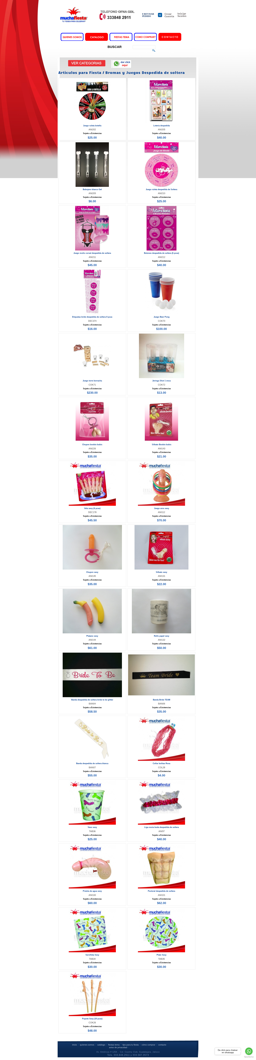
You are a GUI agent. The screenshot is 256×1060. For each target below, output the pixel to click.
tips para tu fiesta (131, 1045)
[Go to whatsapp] (249, 1051)
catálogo (101, 1045)
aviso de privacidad (118, 1047)
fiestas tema (114, 1045)
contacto (162, 1045)
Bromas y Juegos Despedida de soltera (145, 72)
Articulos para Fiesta (79, 72)
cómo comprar (149, 1045)
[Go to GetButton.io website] (249, 1057)
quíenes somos (87, 1045)
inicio (74, 1045)
